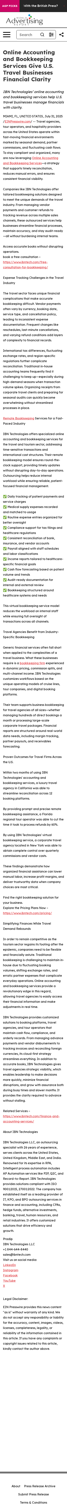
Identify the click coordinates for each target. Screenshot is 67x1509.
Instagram (10, 1270)
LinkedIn (9, 1265)
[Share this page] (61, 34)
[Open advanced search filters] (51, 34)
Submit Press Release (33, 1494)
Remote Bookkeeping (18, 418)
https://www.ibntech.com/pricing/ (27, 913)
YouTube (9, 1280)
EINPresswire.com (18, 121)
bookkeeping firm (32, 663)
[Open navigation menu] (6, 34)
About (16, 1486)
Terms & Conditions (33, 1502)
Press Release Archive (39, 1486)
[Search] (42, 34)
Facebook (10, 1275)
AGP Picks (9, 6)
